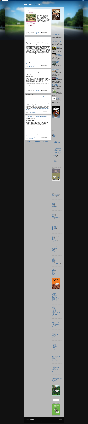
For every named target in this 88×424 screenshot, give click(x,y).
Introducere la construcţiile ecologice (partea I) (59, 62)
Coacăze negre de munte (56, 315)
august (55, 156)
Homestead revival (55, 346)
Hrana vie (53, 347)
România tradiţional (55, 369)
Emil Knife (53, 332)
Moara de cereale (54, 357)
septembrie (55, 155)
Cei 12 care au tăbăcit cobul (58, 47)
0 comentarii (38, 137)
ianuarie (55, 165)
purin (53, 250)
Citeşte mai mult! (28, 30)
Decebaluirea (54, 323)
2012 (54, 136)
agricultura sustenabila (55, 194)
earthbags (53, 214)
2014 (54, 134)
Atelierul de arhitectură (55, 298)
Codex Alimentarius (55, 316)
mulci (53, 239)
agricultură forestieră (55, 195)
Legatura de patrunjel (55, 354)
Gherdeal (53, 336)
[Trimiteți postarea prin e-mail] (41, 32)
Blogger (50, 421)
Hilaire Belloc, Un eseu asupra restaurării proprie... (57, 143)
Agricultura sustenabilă (32, 4)
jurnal (33, 66)
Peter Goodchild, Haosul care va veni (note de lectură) (57, 85)
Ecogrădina (54, 327)
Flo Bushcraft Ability (55, 334)
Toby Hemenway (54, 269)
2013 (54, 135)
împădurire (53, 224)
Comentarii (55, 400)
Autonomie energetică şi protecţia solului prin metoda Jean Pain (59, 54)
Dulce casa (53, 326)
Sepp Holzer (54, 258)
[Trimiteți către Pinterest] (46, 32)
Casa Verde (54, 309)
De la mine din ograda (55, 322)
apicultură (53, 197)
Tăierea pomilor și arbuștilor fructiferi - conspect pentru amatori (56, 35)
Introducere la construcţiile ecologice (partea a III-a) (59, 70)
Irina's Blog (53, 349)
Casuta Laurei (54, 310)
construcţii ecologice (55, 208)
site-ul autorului (34, 108)
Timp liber (53, 372)
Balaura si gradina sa (55, 300)
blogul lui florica (54, 379)
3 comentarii (38, 32)
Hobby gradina (54, 345)
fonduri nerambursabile (55, 217)
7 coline (53, 292)
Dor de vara (54, 325)
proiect (53, 249)
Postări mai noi (29, 141)
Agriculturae (54, 293)
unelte (53, 271)
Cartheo (53, 308)
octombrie (55, 141)
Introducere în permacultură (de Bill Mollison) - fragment (59, 98)
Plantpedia (53, 366)
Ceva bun (53, 313)
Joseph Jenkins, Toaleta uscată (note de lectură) (35, 96)
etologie (53, 215)
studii (53, 262)
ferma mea (30, 66)
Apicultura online (54, 295)
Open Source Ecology (55, 360)
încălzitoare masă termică (56, 225)
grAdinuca (53, 381)
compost (30, 112)
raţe (52, 252)
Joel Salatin (54, 228)
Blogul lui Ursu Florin (55, 306)
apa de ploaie (54, 196)
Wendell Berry (54, 273)
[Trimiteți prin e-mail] (42, 32)
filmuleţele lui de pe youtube (44, 108)
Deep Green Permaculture (56, 324)
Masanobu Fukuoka (55, 236)
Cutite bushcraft (54, 321)
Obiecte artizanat (54, 359)
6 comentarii (38, 65)
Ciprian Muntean (54, 314)
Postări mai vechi (46, 141)
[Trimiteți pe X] (44, 32)
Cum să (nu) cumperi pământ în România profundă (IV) (57, 41)
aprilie (55, 161)
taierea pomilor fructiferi (55, 264)
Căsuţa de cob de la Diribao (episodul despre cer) (59, 78)
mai (54, 160)
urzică (53, 272)
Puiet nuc (53, 368)
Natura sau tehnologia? (57, 90)
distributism (30, 33)
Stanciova (53, 370)
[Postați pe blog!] (43, 32)
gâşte (53, 218)
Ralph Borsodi (54, 251)
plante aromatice (54, 248)
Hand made (54, 344)
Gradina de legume (55, 338)
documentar (54, 213)
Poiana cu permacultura (55, 367)
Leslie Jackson (54, 235)
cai (52, 202)
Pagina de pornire (37, 141)
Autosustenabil (54, 299)
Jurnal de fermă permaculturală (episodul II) (58, 146)
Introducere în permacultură (56, 348)
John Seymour (54, 229)
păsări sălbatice (54, 241)
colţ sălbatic (54, 206)
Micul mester (54, 355)
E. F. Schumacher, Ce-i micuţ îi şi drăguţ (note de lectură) (36, 116)
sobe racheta (54, 260)
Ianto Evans (54, 219)
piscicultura (54, 247)
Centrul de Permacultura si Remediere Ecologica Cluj (56, 312)
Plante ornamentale (55, 365)
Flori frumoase (54, 335)
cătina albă (53, 203)
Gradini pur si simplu (55, 343)
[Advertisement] (56, 26)
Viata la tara (54, 377)
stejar (53, 261)
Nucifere (53, 358)
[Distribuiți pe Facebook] (45, 32)
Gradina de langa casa (55, 337)
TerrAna (53, 371)
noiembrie (55, 140)
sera (53, 259)
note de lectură (34, 33)
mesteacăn (53, 238)
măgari (53, 237)
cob (52, 205)
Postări (54, 399)
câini (53, 204)
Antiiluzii (53, 294)
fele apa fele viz (54, 380)
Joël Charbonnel (54, 227)
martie (55, 162)
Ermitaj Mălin (54, 333)
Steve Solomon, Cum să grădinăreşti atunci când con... (57, 148)
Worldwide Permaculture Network (57, 378)
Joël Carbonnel (54, 226)
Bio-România (54, 301)
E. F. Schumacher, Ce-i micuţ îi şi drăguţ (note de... (57, 153)
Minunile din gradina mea (56, 356)
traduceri (53, 270)
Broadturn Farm (54, 307)
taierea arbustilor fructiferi (56, 263)
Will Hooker (54, 274)
